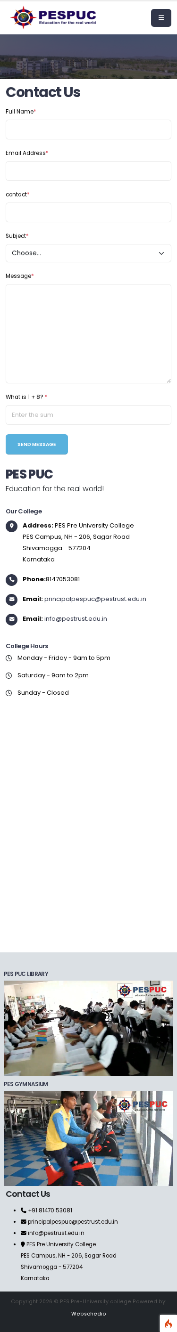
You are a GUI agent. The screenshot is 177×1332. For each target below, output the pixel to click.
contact (18, 194)
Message (20, 276)
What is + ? (27, 397)
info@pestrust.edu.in (75, 618)
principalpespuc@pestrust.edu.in (95, 598)
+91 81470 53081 (49, 1210)
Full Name (21, 111)
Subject (17, 236)
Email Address (27, 153)
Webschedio (88, 1313)
